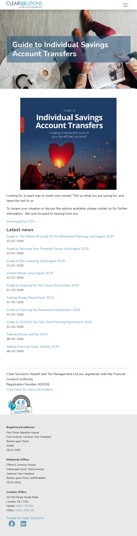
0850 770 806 (25, 506)
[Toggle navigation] (125, 5)
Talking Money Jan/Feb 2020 (27, 334)
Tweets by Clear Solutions (25, 518)
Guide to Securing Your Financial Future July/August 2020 (47, 249)
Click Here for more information (29, 389)
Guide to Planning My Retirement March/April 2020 (43, 310)
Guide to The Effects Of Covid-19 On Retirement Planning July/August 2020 (60, 236)
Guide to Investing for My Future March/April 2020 (42, 285)
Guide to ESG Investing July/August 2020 (35, 261)
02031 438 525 (24, 510)
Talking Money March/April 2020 (30, 298)
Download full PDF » (21, 221)
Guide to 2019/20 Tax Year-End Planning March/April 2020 (49, 322)
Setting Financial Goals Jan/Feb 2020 (32, 346)
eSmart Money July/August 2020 (29, 273)
